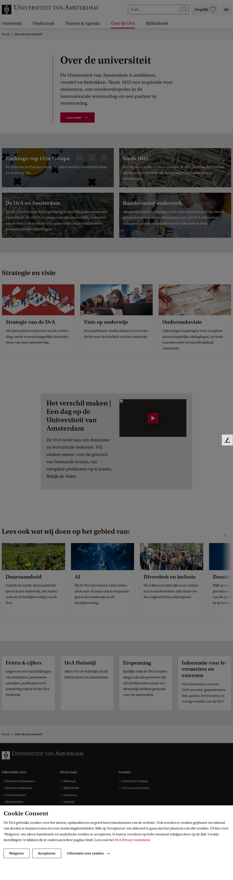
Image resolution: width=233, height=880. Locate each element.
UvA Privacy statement (132, 840)
